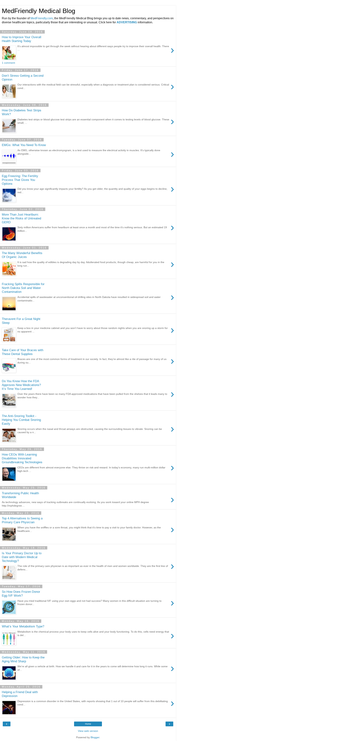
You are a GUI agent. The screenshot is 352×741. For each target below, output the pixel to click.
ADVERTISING (127, 22)
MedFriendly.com (41, 18)
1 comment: (9, 62)
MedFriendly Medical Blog (38, 10)
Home (88, 724)
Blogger (95, 737)
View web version (88, 730)
